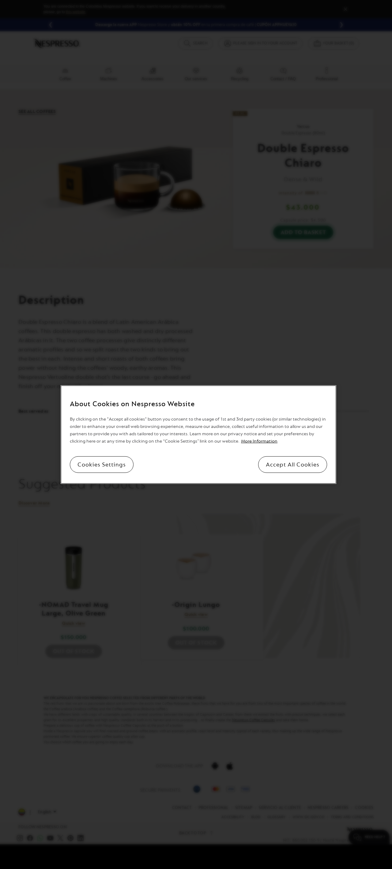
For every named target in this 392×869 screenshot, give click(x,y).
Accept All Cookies (292, 464)
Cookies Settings (101, 464)
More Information (259, 441)
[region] (198, 434)
